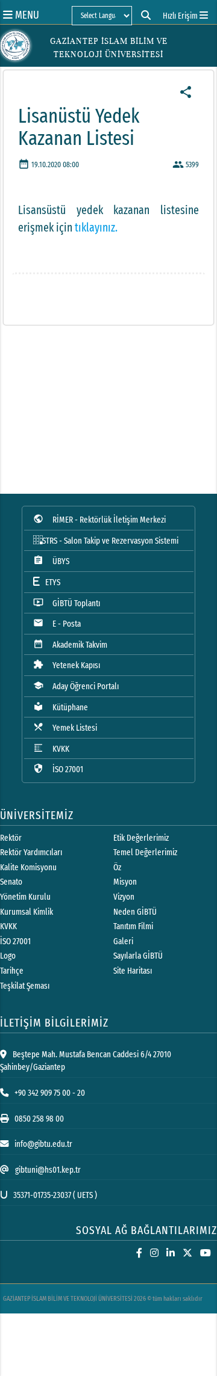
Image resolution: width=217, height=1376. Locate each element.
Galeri (123, 941)
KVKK (51, 748)
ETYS (50, 582)
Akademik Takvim (70, 644)
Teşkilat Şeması (24, 986)
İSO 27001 (58, 769)
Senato (11, 882)
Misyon (125, 882)
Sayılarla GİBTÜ (138, 956)
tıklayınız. (96, 228)
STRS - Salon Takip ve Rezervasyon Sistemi (110, 541)
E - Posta (57, 623)
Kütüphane (60, 707)
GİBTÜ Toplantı (66, 603)
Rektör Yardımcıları (31, 852)
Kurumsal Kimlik (26, 912)
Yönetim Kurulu (25, 897)
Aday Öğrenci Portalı (76, 686)
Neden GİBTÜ (135, 912)
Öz (117, 867)
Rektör (11, 838)
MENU (26, 14)
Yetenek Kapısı (66, 665)
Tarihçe (12, 971)
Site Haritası (132, 971)
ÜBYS (51, 561)
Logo (8, 956)
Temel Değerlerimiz (145, 852)
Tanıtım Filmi (133, 926)
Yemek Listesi (65, 727)
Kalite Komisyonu (28, 867)
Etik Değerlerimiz (141, 838)
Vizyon (123, 897)
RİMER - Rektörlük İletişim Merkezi (99, 519)
